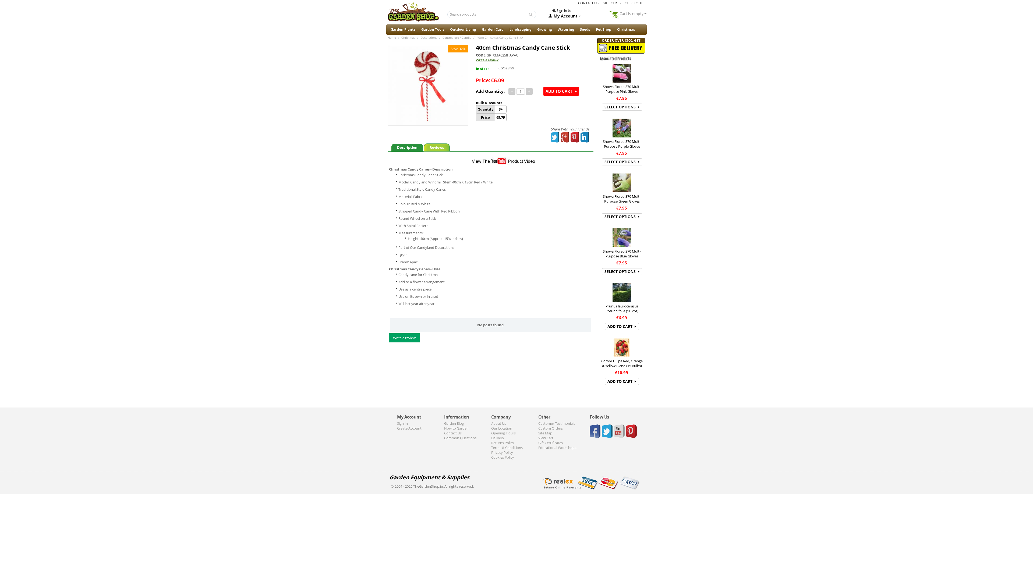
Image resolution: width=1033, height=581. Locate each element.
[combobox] (491, 14)
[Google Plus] (565, 137)
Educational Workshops (557, 447)
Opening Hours (503, 433)
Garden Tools (432, 29)
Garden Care (493, 29)
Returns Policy (502, 442)
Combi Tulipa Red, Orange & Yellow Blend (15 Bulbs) (622, 363)
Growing (544, 29)
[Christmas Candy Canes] (428, 85)
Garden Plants (403, 29)
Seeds (585, 29)
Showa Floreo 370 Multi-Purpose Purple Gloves (622, 144)
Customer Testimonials (556, 423)
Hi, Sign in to (561, 10)
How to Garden (456, 428)
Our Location (501, 428)
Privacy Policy (502, 452)
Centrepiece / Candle (457, 38)
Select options (620, 106)
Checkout (634, 3)
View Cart (545, 437)
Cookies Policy (502, 457)
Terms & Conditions (507, 447)
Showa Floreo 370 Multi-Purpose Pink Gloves (622, 89)
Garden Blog (454, 423)
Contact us (588, 3)
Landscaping (520, 29)
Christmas (626, 29)
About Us (498, 423)
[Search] (530, 14)
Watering (566, 29)
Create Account (409, 428)
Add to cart (559, 91)
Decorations (428, 38)
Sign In (402, 423)
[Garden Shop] (413, 11)
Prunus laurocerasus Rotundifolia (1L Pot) (622, 308)
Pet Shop (603, 29)
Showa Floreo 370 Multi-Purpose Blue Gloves (622, 253)
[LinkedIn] (585, 137)
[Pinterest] (575, 137)
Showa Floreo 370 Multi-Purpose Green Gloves (622, 199)
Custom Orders (550, 428)
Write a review (487, 60)
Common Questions (460, 437)
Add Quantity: (490, 91)
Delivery (497, 437)
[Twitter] (555, 137)
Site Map (545, 433)
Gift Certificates (550, 442)
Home (392, 38)
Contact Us (453, 433)
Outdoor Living (463, 29)
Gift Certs (612, 3)
